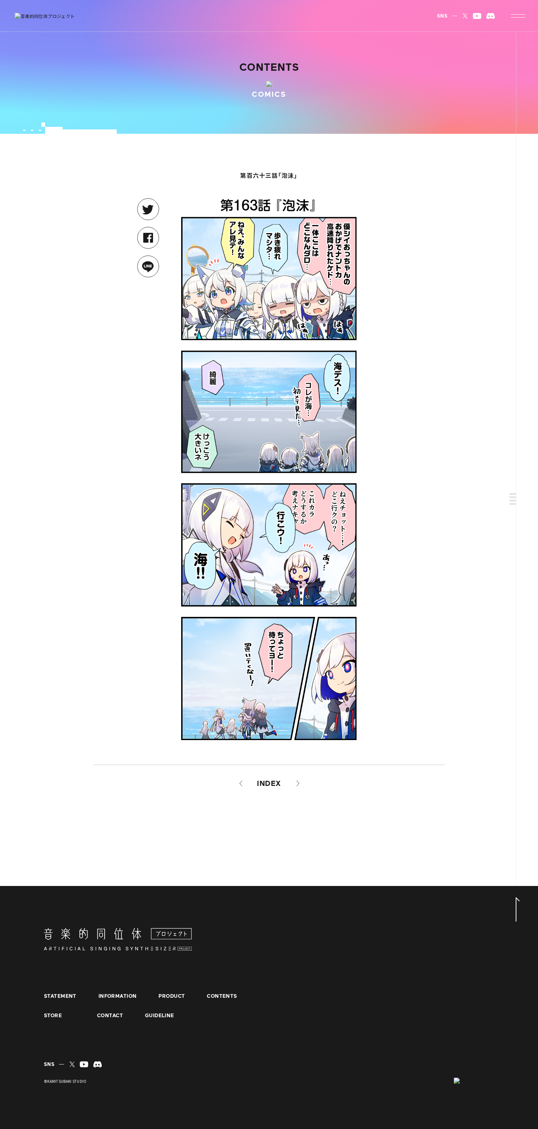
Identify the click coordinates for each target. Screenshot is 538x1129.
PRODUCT (171, 996)
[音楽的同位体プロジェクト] (45, 16)
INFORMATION (117, 996)
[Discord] (490, 16)
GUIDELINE (159, 1016)
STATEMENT (60, 996)
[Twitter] (465, 16)
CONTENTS (222, 996)
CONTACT (110, 1016)
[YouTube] (477, 16)
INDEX (269, 783)
